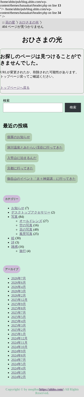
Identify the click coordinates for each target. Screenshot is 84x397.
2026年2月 (18, 295)
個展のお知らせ (18, 137)
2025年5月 (18, 317)
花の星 (10, 22)
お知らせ (17, 208)
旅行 (22, 251)
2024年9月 (18, 351)
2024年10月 (19, 347)
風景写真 (25, 234)
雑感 (14, 246)
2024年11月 (19, 342)
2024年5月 (18, 364)
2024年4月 (18, 368)
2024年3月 (18, 372)
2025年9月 (18, 304)
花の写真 (25, 229)
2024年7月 (18, 359)
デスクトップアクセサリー (30, 212)
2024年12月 (19, 338)
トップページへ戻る (15, 87)
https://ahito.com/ (51, 389)
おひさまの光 (29, 22)
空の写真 (25, 225)
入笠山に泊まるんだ (21, 158)
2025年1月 (18, 334)
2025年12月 (19, 299)
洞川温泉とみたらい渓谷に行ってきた (35, 147)
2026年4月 (18, 287)
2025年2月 (18, 329)
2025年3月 (18, 325)
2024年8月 (18, 355)
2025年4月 (18, 321)
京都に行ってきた (20, 168)
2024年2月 (18, 377)
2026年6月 (18, 282)
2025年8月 (18, 308)
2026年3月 (18, 291)
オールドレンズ (30, 221)
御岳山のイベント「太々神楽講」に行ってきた (41, 178)
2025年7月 (18, 312)
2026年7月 (18, 278)
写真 (14, 216)
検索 (6, 100)
